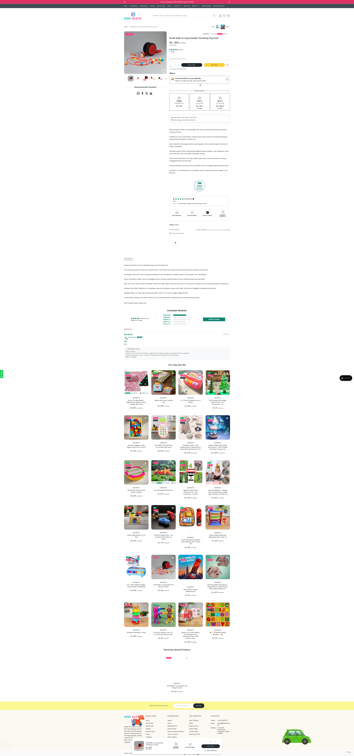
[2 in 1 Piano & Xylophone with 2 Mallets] (190, 382)
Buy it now (214, 65)
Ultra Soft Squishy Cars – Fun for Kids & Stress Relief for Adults (163, 537)
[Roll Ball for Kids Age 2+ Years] (136, 614)
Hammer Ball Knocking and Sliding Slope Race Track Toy (218, 536)
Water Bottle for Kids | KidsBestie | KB (191, 590)
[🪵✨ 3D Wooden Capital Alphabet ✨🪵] (218, 614)
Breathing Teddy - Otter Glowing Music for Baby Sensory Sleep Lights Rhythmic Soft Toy (190, 447)
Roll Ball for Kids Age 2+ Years (136, 632)
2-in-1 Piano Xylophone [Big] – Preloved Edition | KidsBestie (136, 586)
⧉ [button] (227, 79)
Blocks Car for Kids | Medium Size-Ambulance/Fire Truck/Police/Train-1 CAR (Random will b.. (190, 635)
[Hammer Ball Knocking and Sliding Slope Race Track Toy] (218, 517)
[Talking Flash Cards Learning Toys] (163, 382)
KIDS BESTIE (136, 397)
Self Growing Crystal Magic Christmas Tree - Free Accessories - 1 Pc (217, 402)
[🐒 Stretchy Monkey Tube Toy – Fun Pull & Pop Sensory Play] (163, 614)
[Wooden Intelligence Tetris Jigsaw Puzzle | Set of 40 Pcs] (136, 427)
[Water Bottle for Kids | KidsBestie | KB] (190, 567)
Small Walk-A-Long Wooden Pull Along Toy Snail (163, 586)
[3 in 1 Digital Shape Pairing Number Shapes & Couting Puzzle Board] (8, 746)
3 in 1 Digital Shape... (21, 744)
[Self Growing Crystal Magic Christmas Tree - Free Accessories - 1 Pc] (218, 382)
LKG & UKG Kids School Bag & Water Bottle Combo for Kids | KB (190, 542)
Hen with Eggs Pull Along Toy (163, 490)
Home (125, 26)
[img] (128, 334)
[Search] (214, 15)
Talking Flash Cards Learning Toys (163, 401)
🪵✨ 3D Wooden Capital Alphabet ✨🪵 (218, 633)
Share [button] (173, 52)
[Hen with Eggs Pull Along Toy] (163, 472)
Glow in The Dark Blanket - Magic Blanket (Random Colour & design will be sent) (136, 402)
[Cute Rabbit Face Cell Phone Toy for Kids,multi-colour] (163, 427)
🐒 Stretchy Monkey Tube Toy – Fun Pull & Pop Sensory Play (163, 633)
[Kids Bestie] (133, 16)
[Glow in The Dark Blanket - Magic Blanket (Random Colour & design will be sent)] (136, 382)
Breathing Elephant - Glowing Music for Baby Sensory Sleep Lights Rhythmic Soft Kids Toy (218, 492)
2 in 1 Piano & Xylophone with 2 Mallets (191, 401)
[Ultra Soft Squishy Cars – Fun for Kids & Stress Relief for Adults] (163, 517)
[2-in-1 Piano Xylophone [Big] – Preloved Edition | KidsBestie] (136, 567)
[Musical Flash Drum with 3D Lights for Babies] (136, 472)
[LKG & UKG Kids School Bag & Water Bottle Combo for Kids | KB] (190, 517)
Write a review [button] (214, 319)
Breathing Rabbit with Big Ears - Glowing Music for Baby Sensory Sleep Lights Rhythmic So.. (217, 587)
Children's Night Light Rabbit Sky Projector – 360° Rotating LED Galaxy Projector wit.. (217, 447)
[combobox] (184, 15)
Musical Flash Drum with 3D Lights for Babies (136, 491)
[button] (124, 2)
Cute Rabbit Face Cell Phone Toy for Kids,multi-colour (163, 446)
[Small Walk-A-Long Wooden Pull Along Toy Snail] (163, 567)
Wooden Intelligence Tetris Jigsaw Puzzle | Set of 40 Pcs (136, 446)
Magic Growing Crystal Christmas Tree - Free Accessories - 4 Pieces (190, 492)
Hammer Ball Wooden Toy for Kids (136, 536)
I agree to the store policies (179, 69)
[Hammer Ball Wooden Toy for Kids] (136, 517)
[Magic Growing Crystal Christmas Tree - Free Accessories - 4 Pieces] (190, 472)
